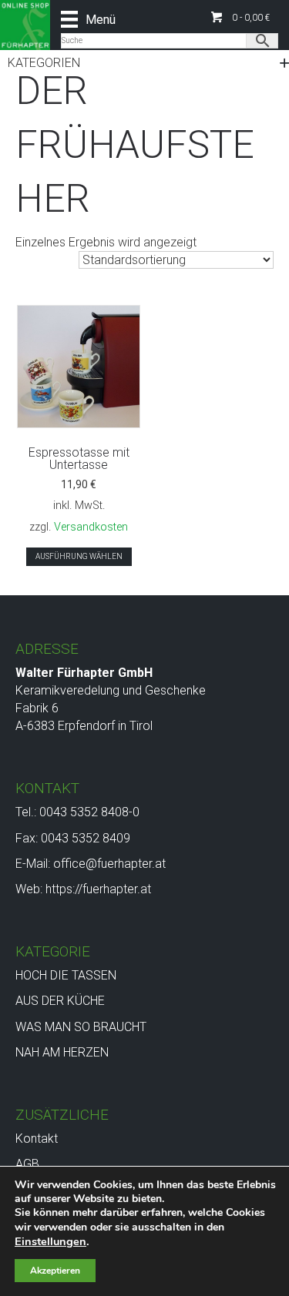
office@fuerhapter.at (109, 863)
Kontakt (36, 1138)
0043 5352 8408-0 (89, 812)
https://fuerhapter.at (98, 889)
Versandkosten (91, 527)
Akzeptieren (55, 1270)
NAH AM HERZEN (62, 1052)
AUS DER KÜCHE (60, 1000)
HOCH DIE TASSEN (65, 975)
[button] (240, 17)
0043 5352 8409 (85, 838)
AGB (27, 1164)
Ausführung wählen (79, 556)
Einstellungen (50, 1241)
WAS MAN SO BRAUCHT (80, 1027)
